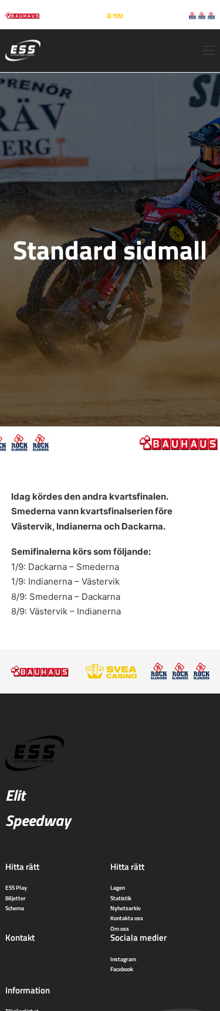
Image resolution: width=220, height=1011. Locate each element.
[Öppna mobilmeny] (209, 50)
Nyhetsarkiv (125, 908)
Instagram (123, 959)
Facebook (121, 969)
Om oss (119, 928)
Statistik (120, 898)
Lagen (117, 887)
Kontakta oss (126, 918)
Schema (14, 908)
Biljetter (15, 898)
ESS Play (16, 887)
